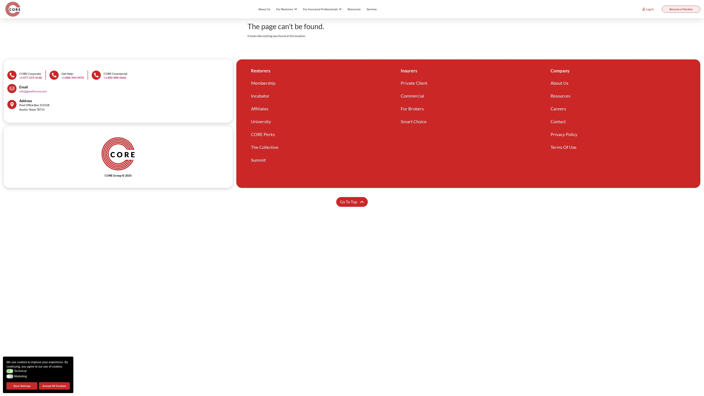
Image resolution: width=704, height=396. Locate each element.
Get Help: (67, 73)
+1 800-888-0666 (115, 77)
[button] (9, 371)
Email (23, 87)
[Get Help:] (54, 75)
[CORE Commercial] (96, 75)
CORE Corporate (30, 73)
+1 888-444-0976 (72, 77)
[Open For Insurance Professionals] (340, 9)
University (261, 121)
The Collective (264, 147)
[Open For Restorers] (295, 9)
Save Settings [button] (22, 385)
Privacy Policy (564, 134)
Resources (560, 95)
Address (25, 101)
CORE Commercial (115, 73)
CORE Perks (263, 134)
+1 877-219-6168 (30, 77)
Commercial (412, 95)
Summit (258, 160)
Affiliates (259, 108)
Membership (263, 83)
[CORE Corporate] (11, 75)
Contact (558, 121)
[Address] (11, 104)
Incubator (260, 95)
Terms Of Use (564, 147)
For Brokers (412, 108)
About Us (559, 83)
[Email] (11, 88)
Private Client (414, 83)
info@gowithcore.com (33, 91)
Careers (558, 108)
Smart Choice (414, 121)
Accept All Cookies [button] (54, 385)
